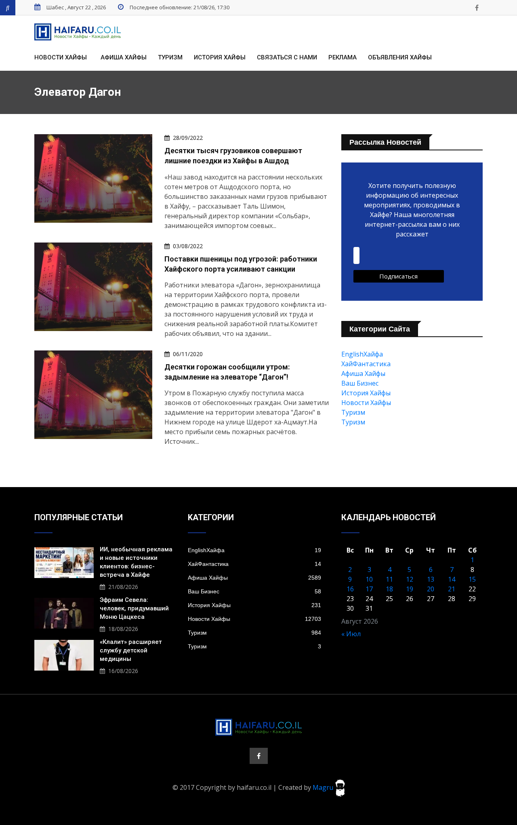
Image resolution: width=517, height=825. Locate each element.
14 (451, 579)
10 (369, 579)
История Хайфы (220, 57)
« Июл (351, 633)
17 (369, 588)
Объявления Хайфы (400, 57)
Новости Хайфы (60, 57)
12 (409, 579)
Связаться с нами (287, 57)
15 (472, 579)
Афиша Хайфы (124, 57)
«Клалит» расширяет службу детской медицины (131, 650)
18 (389, 588)
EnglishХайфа (362, 354)
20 (430, 588)
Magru (324, 787)
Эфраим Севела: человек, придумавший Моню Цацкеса (134, 608)
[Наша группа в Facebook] (477, 8)
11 (389, 579)
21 (451, 588)
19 (409, 588)
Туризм (170, 57)
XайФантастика (366, 363)
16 (350, 588)
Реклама (342, 57)
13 (430, 579)
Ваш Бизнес (359, 383)
